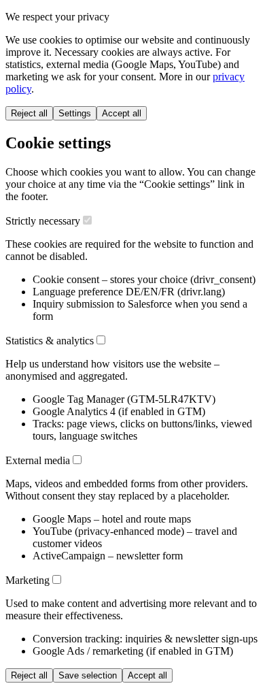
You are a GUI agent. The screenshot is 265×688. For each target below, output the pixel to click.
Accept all (121, 113)
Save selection (87, 675)
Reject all (29, 113)
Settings (74, 113)
